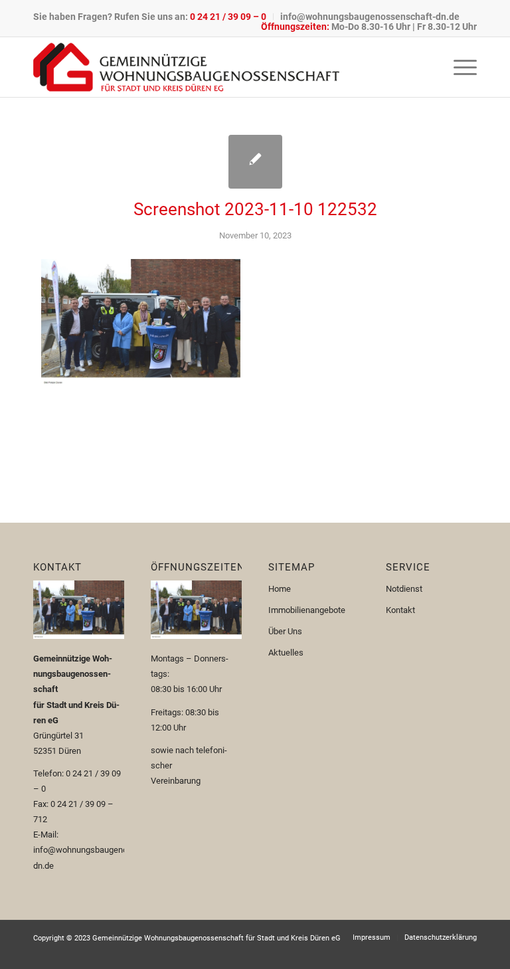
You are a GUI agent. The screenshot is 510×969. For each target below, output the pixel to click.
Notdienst (404, 589)
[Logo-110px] (186, 67)
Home (279, 589)
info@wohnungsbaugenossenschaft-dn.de (370, 16)
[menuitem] (153, 16)
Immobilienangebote (306, 610)
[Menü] (458, 67)
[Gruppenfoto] (255, 162)
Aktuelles (285, 653)
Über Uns (285, 631)
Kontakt (400, 610)
